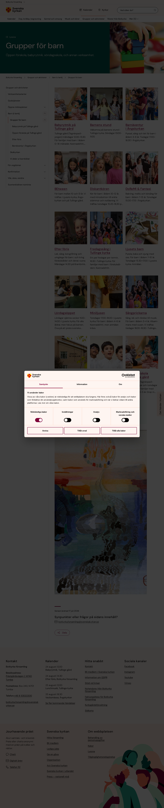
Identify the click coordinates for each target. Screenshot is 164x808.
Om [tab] (120, 384)
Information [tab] (82, 384)
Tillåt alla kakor (119, 431)
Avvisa (45, 431)
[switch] (67, 420)
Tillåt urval (82, 431)
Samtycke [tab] (43, 384)
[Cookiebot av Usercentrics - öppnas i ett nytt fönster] (125, 376)
